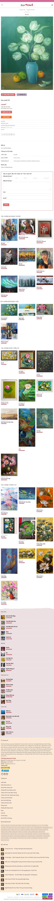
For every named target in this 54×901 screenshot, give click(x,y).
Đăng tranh (4, 805)
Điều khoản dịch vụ (6, 785)
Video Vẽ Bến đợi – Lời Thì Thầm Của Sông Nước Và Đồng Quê (21, 874)
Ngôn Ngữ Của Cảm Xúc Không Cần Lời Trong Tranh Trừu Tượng (22, 853)
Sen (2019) (3, 602)
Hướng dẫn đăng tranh (7, 808)
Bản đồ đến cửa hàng (6, 818)
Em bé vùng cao (40, 271)
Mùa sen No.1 (40, 510)
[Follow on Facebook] (2, 774)
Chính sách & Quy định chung (9, 792)
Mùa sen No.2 (40, 576)
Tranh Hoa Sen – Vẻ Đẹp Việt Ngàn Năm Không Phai (18, 848)
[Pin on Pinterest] (9, 134)
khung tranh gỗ (34, 829)
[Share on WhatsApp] (16, 134)
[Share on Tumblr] (14, 134)
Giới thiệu (3, 782)
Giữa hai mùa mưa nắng (25, 502)
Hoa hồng (3, 827)
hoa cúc (39, 825)
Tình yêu (45, 837)
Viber (50, 894)
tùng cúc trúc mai (5, 840)
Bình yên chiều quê (5, 825)
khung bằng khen (38, 827)
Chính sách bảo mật (6, 802)
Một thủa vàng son (41, 241)
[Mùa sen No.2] (45, 561)
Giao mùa (24, 825)
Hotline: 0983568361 (47, 898)
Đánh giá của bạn (7, 176)
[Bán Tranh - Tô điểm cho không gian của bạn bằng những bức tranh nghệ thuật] (27, 4)
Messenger (50, 896)
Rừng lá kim (22, 289)
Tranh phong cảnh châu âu (7, 835)
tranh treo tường (4, 837)
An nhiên (21, 371)
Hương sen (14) (4, 403)
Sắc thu (20, 264)
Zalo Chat (45, 894)
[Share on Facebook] (2, 134)
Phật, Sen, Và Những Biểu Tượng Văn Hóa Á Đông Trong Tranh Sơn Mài (23, 861)
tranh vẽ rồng (27, 837)
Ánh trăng (39, 287)
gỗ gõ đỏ (29, 825)
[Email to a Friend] (7, 134)
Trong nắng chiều (41, 544)
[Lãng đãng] (9, 561)
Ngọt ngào (21, 318)
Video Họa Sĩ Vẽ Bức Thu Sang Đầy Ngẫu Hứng (17, 879)
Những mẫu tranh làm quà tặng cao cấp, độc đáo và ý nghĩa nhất (21, 866)
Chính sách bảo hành (6, 797)
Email (5, 198)
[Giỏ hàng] (52, 5)
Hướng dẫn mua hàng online (8, 790)
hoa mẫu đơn (22, 827)
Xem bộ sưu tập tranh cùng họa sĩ (8, 125)
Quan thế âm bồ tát (5, 833)
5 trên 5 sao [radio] (41, 178)
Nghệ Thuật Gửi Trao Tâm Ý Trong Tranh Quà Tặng (18, 887)
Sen (20, 449)
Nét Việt (38, 431)
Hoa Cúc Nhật (45, 825)
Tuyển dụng (4, 815)
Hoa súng (21, 541)
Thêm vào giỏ (6, 112)
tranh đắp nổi (34, 837)
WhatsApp (44, 896)
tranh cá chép (21, 833)
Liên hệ (3, 813)
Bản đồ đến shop (28, 897)
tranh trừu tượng (13, 837)
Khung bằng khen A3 (47, 827)
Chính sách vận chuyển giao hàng (10, 795)
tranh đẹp (40, 837)
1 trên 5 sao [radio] (5, 178)
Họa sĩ (31, 827)
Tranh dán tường (28, 833)
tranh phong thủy (31, 835)
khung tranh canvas (15, 829)
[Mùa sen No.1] (45, 497)
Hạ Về (2, 363)
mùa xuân (25, 831)
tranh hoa (35, 833)
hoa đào (27, 827)
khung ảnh (15, 831)
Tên (4, 192)
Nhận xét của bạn (7, 180)
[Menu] (2, 5)
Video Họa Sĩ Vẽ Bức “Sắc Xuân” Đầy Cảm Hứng (17, 883)
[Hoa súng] (27, 528)
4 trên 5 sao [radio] (30, 178)
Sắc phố (3, 243)
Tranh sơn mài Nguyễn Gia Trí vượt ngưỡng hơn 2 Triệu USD (21, 870)
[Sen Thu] (9, 525)
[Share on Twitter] (4, 134)
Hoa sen (21, 561)
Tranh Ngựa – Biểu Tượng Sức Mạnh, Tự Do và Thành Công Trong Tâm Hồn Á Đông (27, 857)
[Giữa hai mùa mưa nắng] (27, 493)
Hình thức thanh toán (6, 787)
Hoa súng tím (4, 512)
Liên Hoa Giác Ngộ (5, 478)
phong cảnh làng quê (33, 831)
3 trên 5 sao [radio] (21, 178)
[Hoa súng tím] (9, 498)
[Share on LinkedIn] (12, 134)
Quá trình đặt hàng (6, 800)
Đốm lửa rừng (4, 295)
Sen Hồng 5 (21, 404)
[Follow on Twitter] (4, 774)
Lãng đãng (3, 576)
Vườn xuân (3, 267)
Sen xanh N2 (4, 318)
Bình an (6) (39, 394)
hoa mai (16, 827)
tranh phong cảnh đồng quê (20, 835)
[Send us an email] (7, 774)
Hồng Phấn (39, 317)
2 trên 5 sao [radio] (12, 178)
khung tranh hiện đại (43, 829)
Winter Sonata (4, 341)
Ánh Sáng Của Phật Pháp (7, 422)
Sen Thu (3, 536)
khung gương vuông (5, 829)
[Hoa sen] (27, 553)
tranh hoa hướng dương (44, 833)
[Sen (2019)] (9, 590)
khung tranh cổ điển (25, 829)
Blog (2, 810)
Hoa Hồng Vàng (10, 827)
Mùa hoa (20, 831)
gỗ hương (34, 825)
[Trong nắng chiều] (45, 529)
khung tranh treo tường (6, 831)
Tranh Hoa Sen (31, 9)
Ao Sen (38, 374)
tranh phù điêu (39, 835)
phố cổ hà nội (41, 831)
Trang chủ (22, 9)
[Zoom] (2, 88)
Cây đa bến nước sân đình (15, 825)
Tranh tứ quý (20, 837)
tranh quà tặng (46, 835)
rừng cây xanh (13, 833)
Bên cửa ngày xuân (23, 237)
